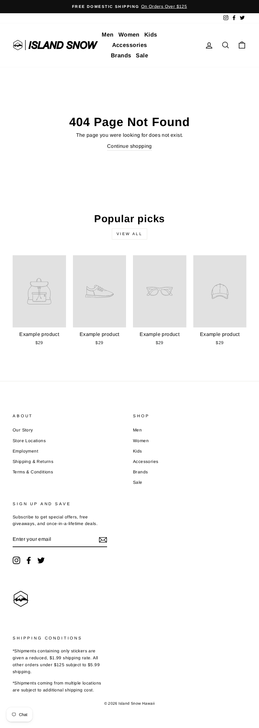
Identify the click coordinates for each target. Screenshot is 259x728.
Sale (142, 55)
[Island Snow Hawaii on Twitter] (41, 560)
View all (130, 234)
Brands (121, 55)
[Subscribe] (103, 539)
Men (107, 35)
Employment (25, 451)
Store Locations (29, 440)
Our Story (23, 430)
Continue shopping (129, 146)
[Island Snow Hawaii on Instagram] (16, 560)
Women (129, 35)
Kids (150, 35)
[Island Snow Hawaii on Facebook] (29, 560)
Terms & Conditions (33, 472)
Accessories (129, 45)
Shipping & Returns (33, 461)
